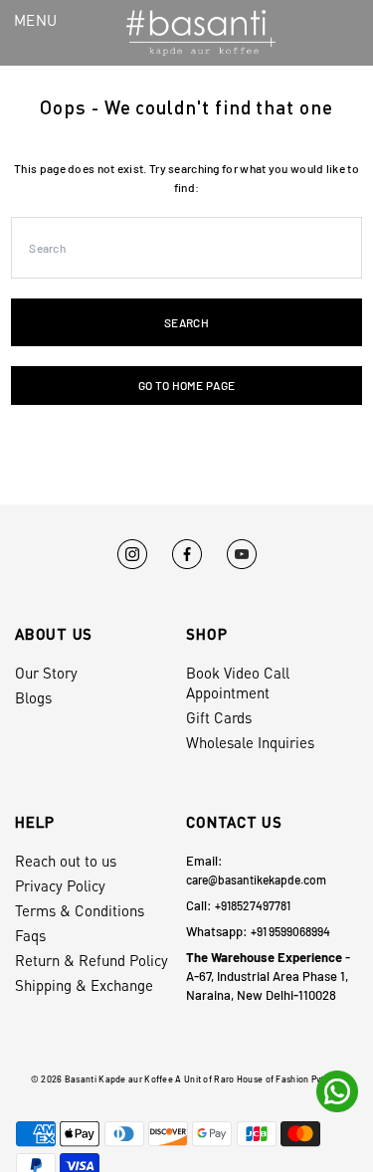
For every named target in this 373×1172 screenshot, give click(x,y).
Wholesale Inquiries (250, 742)
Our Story (46, 673)
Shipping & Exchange (84, 985)
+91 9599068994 (290, 931)
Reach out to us (65, 861)
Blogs (33, 697)
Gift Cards (219, 717)
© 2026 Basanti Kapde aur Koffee (102, 1079)
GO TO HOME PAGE (186, 385)
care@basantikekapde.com (256, 879)
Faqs (30, 935)
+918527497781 (252, 905)
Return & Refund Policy (91, 960)
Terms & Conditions (79, 910)
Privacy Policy (60, 885)
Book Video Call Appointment (237, 682)
